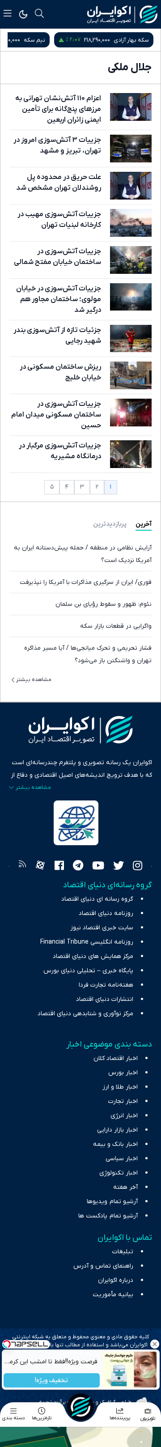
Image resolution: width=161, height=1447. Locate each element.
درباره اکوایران (115, 1280)
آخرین (144, 524)
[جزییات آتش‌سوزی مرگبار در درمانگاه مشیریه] (131, 454)
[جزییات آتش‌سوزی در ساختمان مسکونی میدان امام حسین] (131, 412)
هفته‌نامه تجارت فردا (106, 985)
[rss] (22, 867)
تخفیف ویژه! (51, 1380)
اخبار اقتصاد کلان (115, 1058)
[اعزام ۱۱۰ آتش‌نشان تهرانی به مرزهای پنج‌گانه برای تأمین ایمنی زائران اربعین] (131, 107)
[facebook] (59, 867)
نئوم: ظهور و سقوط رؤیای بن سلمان (103, 604)
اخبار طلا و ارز (120, 1087)
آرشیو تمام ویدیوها (112, 1201)
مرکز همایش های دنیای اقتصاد (93, 956)
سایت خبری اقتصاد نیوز (101, 928)
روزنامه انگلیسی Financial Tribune (86, 942)
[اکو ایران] (122, 14)
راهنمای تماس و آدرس (103, 1266)
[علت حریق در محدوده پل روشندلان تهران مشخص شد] (131, 186)
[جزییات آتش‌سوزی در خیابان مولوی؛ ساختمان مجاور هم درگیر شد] (131, 297)
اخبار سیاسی (122, 1158)
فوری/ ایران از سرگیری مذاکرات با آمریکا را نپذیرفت (86, 582)
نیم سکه (34, 40)
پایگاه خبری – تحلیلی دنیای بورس (88, 970)
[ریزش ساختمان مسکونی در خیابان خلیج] (131, 375)
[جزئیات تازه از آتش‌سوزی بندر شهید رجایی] (131, 339)
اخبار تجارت (123, 1101)
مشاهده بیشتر (33, 679)
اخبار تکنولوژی (118, 1173)
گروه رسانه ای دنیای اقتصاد (97, 899)
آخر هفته (125, 1187)
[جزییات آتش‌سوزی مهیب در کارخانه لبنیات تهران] (131, 223)
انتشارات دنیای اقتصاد (104, 999)
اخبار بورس (123, 1072)
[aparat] (40, 867)
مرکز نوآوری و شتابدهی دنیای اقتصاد (85, 1013)
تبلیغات (122, 1251)
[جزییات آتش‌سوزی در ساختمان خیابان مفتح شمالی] (131, 260)
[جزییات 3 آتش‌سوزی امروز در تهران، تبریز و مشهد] (131, 148)
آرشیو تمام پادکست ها (108, 1216)
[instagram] (137, 867)
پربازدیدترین (110, 524)
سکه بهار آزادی (131, 40)
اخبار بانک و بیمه (115, 1144)
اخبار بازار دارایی (117, 1130)
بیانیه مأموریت (113, 1294)
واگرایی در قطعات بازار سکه (116, 626)
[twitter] (118, 867)
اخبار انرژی (124, 1115)
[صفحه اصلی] (80, 1406)
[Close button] (154, 1344)
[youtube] (98, 867)
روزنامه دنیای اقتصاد (106, 913)
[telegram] (78, 867)
